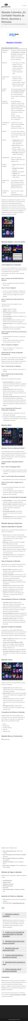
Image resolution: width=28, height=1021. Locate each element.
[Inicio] (1, 24)
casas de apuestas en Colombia (18, 994)
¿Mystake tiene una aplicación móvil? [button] (11, 949)
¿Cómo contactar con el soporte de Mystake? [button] (12, 970)
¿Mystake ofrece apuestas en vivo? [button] (14, 963)
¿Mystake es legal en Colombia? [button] (11, 915)
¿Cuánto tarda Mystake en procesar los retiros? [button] (13, 956)
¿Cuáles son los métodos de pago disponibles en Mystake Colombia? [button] (13, 934)
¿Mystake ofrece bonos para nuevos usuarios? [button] (13, 942)
